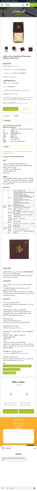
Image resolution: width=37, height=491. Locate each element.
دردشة (33, 5)
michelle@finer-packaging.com (10, 1)
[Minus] (34, 448)
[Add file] (2, 488)
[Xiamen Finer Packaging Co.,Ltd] (7, 5)
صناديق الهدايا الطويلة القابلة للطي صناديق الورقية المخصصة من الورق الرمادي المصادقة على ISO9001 (26, 404)
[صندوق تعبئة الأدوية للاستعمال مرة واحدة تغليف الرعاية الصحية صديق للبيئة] (18, 32)
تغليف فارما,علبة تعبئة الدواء (11, 369)
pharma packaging (9, 373)
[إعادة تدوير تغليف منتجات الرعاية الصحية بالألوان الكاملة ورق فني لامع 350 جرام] (10, 394)
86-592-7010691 (31, 1)
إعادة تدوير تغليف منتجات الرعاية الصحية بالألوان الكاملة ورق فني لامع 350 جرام (10, 404)
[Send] (34, 488)
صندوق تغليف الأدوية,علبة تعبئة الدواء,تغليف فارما (17, 366)
